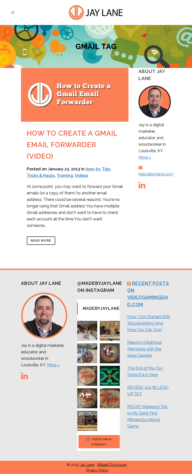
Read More (41, 240)
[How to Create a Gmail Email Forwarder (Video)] (74, 95)
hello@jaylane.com (155, 174)
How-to (93, 169)
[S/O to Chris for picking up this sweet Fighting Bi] (87, 353)
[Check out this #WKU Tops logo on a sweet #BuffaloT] (110, 398)
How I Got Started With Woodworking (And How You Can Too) (148, 323)
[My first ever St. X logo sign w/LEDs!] (110, 376)
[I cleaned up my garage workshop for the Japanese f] (87, 331)
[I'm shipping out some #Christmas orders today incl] (87, 398)
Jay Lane (87, 465)
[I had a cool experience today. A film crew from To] (110, 331)
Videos (81, 175)
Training (65, 175)
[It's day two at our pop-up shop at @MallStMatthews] (87, 421)
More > (144, 157)
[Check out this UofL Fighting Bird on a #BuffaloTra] (110, 353)
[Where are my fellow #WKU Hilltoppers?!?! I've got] (87, 376)
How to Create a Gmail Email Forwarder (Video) (72, 145)
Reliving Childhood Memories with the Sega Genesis (144, 349)
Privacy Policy (97, 470)
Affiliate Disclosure (111, 465)
